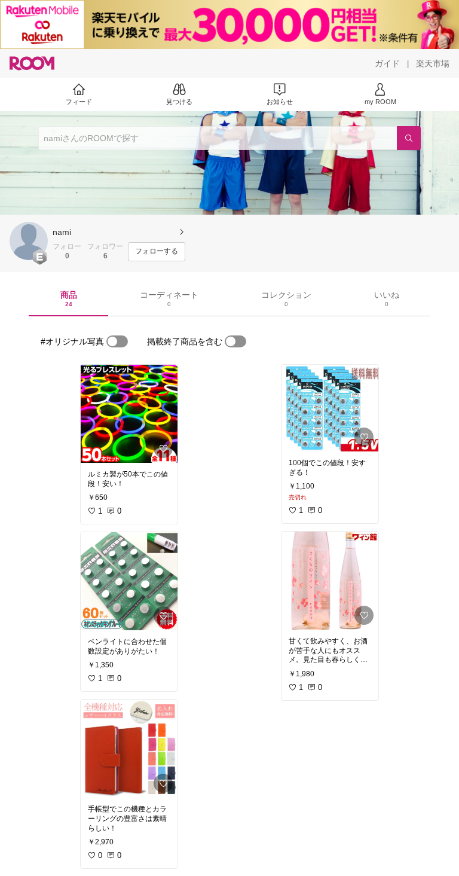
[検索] (409, 138)
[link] (129, 414)
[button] (29, 241)
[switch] (117, 341)
